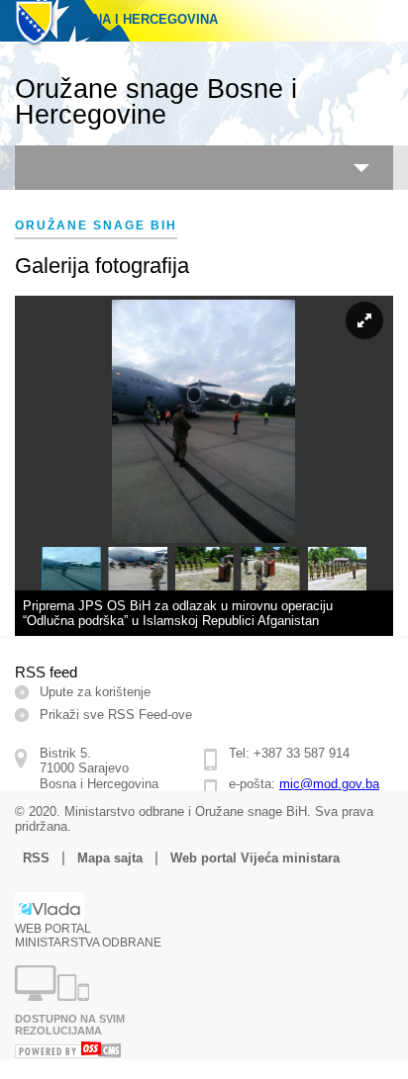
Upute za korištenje (95, 691)
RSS (36, 858)
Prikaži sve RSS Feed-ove (116, 714)
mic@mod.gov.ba (329, 783)
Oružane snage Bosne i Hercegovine (156, 102)
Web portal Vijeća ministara (255, 858)
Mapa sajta (110, 858)
